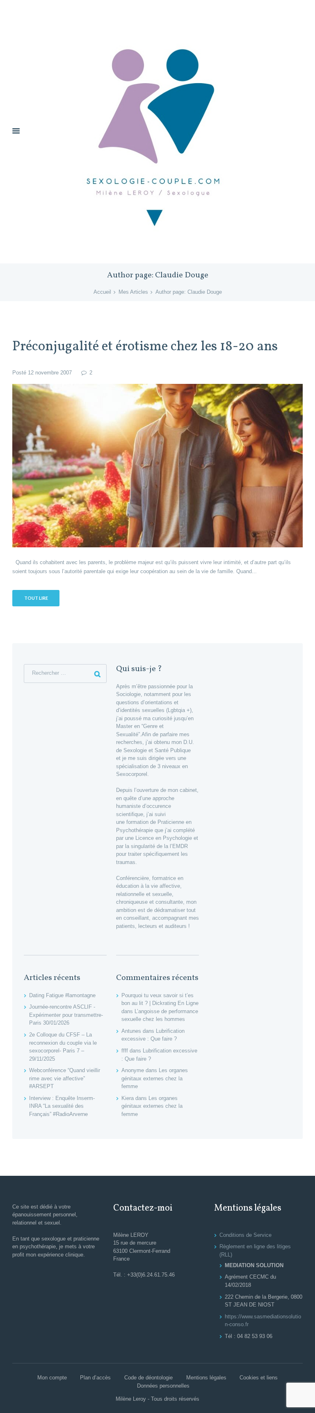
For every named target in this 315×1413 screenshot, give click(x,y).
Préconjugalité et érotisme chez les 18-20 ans (145, 346)
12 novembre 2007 (50, 373)
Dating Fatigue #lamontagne (62, 995)
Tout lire (36, 598)
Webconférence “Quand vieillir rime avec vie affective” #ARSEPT (64, 1078)
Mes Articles (133, 292)
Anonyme (132, 1070)
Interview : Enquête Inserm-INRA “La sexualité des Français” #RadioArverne (62, 1106)
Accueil (102, 292)
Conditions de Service (245, 1235)
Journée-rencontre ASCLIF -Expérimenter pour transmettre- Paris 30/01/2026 (66, 1015)
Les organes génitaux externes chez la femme (154, 1078)
